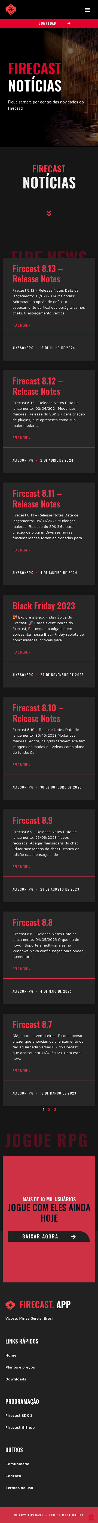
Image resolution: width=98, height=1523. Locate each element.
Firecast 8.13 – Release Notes (38, 273)
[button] (87, 9)
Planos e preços (20, 1367)
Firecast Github (20, 1427)
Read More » (21, 325)
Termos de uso (19, 1487)
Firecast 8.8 (33, 922)
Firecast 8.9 (33, 819)
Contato (13, 1475)
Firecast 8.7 (32, 1024)
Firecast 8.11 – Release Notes (37, 498)
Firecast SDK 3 (18, 1415)
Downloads (15, 1379)
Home (10, 1355)
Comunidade (17, 1463)
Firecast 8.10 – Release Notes (38, 712)
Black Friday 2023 (44, 605)
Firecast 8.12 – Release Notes (38, 385)
